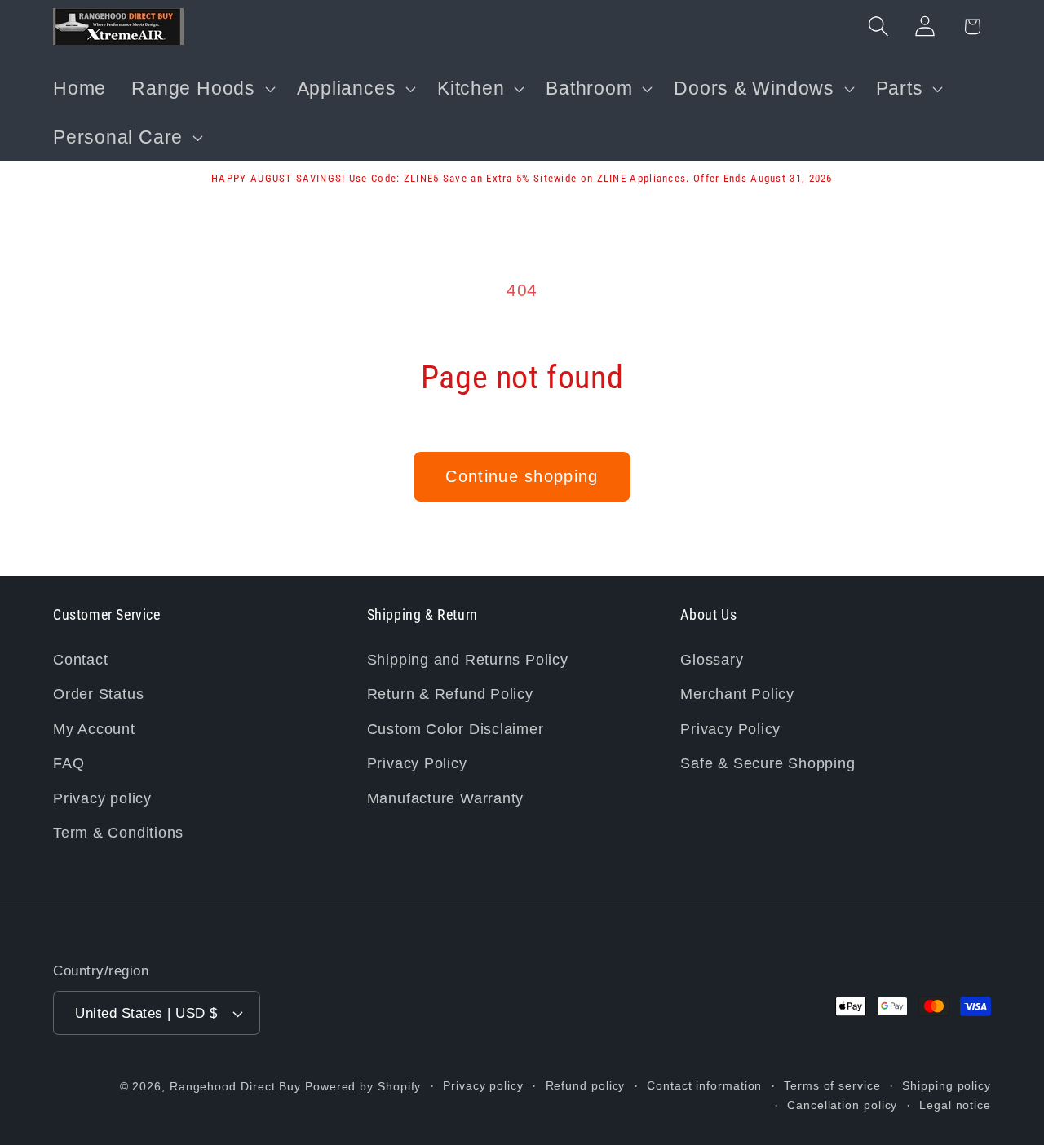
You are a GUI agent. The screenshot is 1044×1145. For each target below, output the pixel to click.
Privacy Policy (417, 763)
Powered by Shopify (363, 1086)
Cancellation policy (842, 1105)
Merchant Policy (737, 694)
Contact (80, 660)
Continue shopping (521, 476)
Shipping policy (946, 1085)
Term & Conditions (118, 832)
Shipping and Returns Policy (467, 660)
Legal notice (955, 1105)
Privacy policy (102, 798)
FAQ (68, 763)
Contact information (704, 1085)
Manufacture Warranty (445, 798)
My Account (94, 729)
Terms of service (832, 1085)
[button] (201, 88)
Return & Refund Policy (450, 694)
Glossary (711, 660)
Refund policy (586, 1085)
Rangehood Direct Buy (235, 1086)
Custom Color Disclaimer (455, 729)
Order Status (98, 694)
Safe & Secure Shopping (767, 763)
